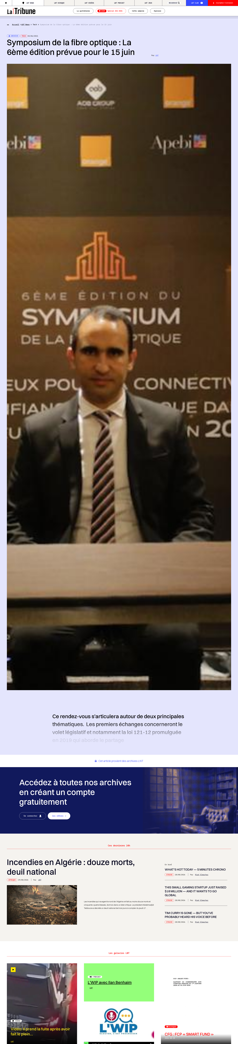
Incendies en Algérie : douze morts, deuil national (71, 867)
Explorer (157, 11)
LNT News (30, 3)
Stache (169, 875)
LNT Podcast (119, 3)
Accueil (15, 24)
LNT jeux (148, 3)
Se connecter (30, 815)
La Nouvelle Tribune (21, 10)
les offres (57, 815)
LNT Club (195, 3)
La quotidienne (83, 11)
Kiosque (172, 1027)
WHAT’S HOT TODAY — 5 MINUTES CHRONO (195, 869)
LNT (157, 55)
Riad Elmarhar (201, 875)
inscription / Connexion (224, 3)
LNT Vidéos (89, 3)
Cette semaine (138, 11)
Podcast (97, 977)
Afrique (12, 880)
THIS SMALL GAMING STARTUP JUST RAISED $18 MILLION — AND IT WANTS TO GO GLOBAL (195, 891)
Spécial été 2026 (111, 11)
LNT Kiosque (59, 3)
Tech (35, 24)
